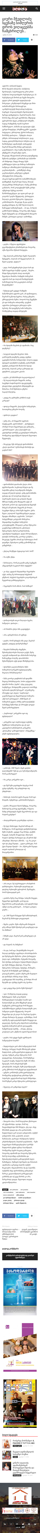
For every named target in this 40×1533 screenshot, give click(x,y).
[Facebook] (11, 1524)
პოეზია (15, 1457)
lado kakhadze (20, 1192)
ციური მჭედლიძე (21, 1203)
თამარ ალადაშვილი (24, 1197)
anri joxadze (24, 1189)
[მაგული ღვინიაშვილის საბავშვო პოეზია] (6, 1455)
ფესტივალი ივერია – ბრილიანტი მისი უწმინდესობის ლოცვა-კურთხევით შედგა (10, 1234)
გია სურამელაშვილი (9, 1197)
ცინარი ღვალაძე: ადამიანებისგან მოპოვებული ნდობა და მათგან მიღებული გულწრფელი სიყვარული (24, 1468)
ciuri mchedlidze (8, 1192)
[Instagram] (17, 1524)
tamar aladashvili (8, 1195)
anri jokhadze (14, 1189)
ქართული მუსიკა (8, 1203)
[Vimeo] (29, 1524)
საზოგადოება (17, 1475)
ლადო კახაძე (7, 1200)
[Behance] (5, 1524)
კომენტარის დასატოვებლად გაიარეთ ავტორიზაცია (20, 1256)
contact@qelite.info (27, 1518)
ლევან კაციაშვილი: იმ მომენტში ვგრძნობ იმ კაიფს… (29, 1231)
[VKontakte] (35, 1524)
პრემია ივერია (17, 1446)
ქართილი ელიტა (19, 1200)
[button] (37, 9)
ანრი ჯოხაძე (20, 1195)
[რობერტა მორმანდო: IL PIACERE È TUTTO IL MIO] (6, 1443)
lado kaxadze (31, 1192)
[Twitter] (23, 1524)
